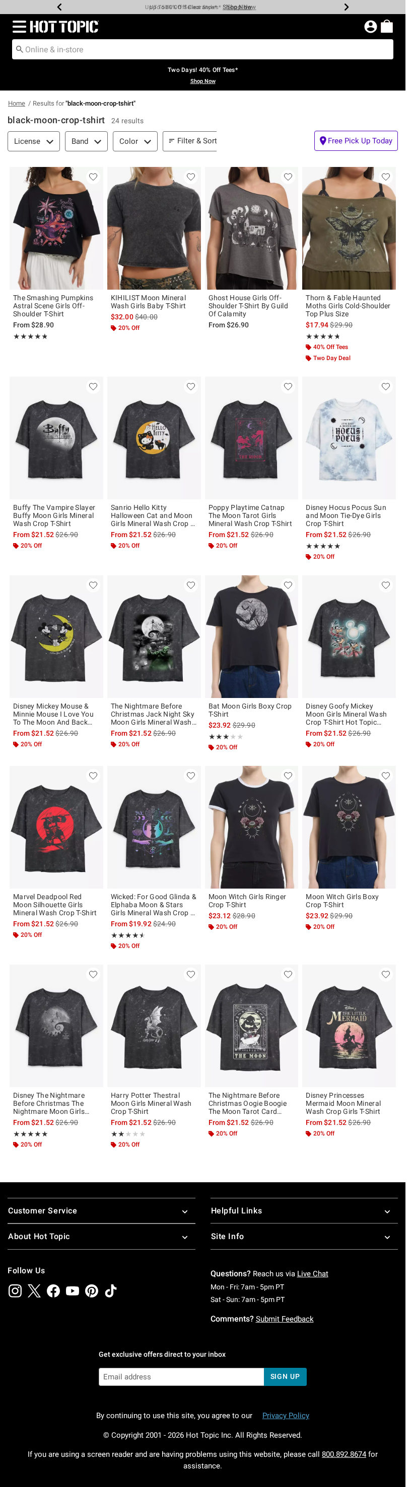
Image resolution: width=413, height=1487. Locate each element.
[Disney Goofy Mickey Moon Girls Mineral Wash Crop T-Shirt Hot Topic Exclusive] (349, 636)
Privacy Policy (285, 1415)
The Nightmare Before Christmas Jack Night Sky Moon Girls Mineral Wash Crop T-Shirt (152, 714)
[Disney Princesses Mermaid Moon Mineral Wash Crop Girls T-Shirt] (349, 1026)
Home (16, 103)
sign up (285, 1376)
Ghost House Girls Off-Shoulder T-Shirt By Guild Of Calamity (249, 306)
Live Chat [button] (312, 1273)
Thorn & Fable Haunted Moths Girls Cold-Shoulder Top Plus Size (348, 306)
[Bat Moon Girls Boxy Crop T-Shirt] (252, 636)
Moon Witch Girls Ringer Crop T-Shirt (248, 901)
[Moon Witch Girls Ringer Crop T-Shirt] (252, 827)
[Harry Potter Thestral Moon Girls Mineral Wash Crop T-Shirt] (154, 1026)
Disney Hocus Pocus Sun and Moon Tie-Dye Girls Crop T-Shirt (346, 515)
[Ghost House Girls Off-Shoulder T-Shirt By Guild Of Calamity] (252, 228)
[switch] (356, 141)
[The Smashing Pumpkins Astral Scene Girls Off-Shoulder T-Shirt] (56, 228)
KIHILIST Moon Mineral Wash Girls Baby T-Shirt (148, 302)
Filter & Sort (197, 140)
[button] (17, 27)
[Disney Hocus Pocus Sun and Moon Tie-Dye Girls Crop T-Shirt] (349, 438)
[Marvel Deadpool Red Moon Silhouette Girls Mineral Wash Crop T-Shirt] (56, 827)
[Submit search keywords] (19, 49)
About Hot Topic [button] (39, 1236)
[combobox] (202, 49)
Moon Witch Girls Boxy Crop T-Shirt (342, 901)
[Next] (346, 7)
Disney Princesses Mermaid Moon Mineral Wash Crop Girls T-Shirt (343, 1103)
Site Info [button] (227, 1236)
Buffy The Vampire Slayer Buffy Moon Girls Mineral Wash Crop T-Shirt (54, 515)
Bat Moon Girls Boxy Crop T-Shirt (250, 710)
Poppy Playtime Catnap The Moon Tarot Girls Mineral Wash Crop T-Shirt (251, 515)
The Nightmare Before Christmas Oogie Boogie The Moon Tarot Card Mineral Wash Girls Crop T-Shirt (251, 1103)
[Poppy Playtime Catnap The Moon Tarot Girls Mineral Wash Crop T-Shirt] (252, 438)
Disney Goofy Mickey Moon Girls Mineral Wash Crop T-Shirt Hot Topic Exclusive (346, 714)
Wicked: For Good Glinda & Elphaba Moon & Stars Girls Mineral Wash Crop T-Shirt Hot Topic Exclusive (154, 905)
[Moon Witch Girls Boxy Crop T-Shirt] (349, 827)
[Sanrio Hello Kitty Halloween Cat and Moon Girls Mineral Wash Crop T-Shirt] (154, 438)
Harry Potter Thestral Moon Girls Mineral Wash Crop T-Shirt (151, 1103)
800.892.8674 (344, 1454)
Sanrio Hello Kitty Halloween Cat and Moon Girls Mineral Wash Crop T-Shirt (153, 515)
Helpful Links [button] (236, 1210)
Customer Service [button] (43, 1210)
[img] (15, 1290)
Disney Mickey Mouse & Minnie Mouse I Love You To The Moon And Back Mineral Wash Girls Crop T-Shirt (55, 714)
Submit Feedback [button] (285, 1319)
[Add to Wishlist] (93, 177)
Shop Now (237, 7)
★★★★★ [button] (30, 336)
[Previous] (59, 7)
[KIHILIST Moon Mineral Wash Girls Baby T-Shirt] (154, 228)
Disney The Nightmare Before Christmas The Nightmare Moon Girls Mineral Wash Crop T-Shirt (55, 1103)
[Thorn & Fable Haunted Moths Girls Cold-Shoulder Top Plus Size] (349, 228)
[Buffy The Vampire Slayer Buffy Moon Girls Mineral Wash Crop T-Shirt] (56, 438)
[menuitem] (386, 26)
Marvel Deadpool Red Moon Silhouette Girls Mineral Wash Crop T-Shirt (55, 905)
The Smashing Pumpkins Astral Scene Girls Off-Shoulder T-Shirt (53, 306)
